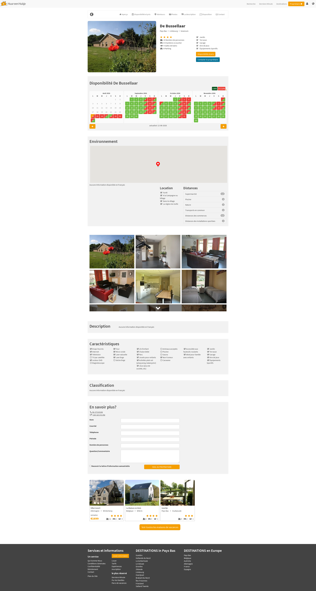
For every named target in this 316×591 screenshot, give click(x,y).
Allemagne (188, 564)
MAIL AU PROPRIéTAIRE (161, 467)
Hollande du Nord (143, 558)
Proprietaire (295, 4)
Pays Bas (163, 31)
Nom (91, 419)
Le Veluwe (140, 564)
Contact (91, 572)
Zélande (139, 569)
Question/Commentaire (99, 451)
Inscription (116, 569)
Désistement (93, 569)
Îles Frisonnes (141, 580)
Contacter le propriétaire (208, 59)
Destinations (281, 4)
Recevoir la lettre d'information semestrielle (110, 466)
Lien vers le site (99, 415)
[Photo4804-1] (122, 46)
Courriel (92, 426)
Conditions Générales (97, 563)
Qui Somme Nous (95, 560)
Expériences (117, 566)
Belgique (187, 558)
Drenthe (139, 566)
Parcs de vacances (119, 583)
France (187, 566)
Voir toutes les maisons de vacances (160, 527)
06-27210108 (97, 412)
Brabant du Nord (143, 578)
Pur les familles (118, 580)
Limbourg (174, 31)
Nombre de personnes (98, 445)
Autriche (187, 561)
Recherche (251, 4)
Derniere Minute (266, 4)
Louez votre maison (120, 556)
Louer (114, 560)
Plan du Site (93, 576)
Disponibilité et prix (206, 54)
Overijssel (140, 575)
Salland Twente (142, 586)
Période (92, 438)
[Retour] (92, 14)
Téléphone (94, 432)
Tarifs (114, 563)
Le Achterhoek (142, 561)
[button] (307, 3)
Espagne (187, 569)
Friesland (140, 583)
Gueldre (139, 555)
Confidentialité (94, 566)
